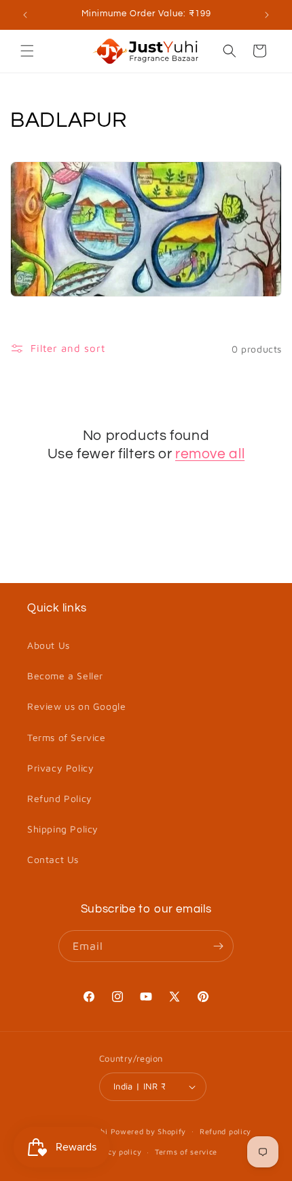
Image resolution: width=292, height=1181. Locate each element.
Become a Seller (65, 675)
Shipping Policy (62, 829)
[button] (27, 51)
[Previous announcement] (25, 15)
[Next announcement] (267, 15)
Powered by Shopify (149, 1130)
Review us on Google (76, 706)
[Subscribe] (218, 946)
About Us (48, 645)
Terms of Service (66, 737)
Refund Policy (59, 798)
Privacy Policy (60, 768)
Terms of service (186, 1151)
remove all (209, 454)
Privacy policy (114, 1151)
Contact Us (53, 859)
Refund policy (225, 1131)
